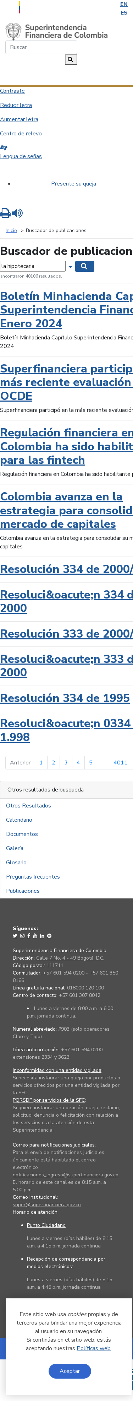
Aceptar (70, 1371)
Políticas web (94, 1348)
